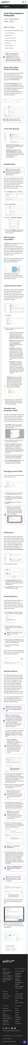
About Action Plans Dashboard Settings (14, 30)
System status (6, 1024)
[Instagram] (3, 1028)
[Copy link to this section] (2, 67)
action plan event (11, 580)
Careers (17, 1014)
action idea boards (11, 151)
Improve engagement (8, 976)
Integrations (18, 1019)
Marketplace (18, 1017)
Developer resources (7, 1018)
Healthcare (5, 993)
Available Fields (8, 35)
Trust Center (18, 1023)
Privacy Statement (7, 1035)
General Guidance (9, 45)
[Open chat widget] (24, 1042)
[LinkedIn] (12, 1028)
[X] (9, 1028)
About (16, 1008)
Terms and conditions (17, 1035)
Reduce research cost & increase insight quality (8, 980)
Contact (17, 1010)
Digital (16, 1000)
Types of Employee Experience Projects (13, 59)
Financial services (7, 996)
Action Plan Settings (9, 33)
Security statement (7, 1038)
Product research (19, 998)
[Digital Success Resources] (23, 2)
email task (9, 586)
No (14, 949)
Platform (17, 1012)
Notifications (8, 43)
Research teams (18, 996)
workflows (16, 544)
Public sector (6, 998)
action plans (15, 78)
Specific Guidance (9, 48)
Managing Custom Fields (10, 40)
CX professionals (19, 993)
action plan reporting (15, 336)
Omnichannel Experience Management (18, 975)
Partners (17, 1021)
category (11, 698)
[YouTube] (15, 1028)
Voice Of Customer (19, 971)
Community (5, 1008)
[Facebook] (6, 1028)
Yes (8, 949)
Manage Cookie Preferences (9, 1041)
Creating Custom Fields (10, 38)
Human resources (19, 1002)
